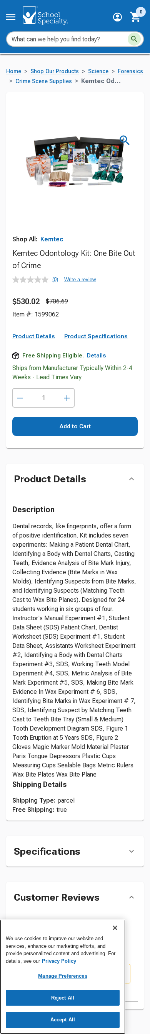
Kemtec (51, 239)
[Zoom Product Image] (125, 140)
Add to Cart (75, 426)
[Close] (115, 927)
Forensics (130, 71)
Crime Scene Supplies (43, 81)
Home (13, 71)
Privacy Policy (59, 961)
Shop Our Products (54, 71)
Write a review (80, 279)
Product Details (33, 336)
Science (98, 71)
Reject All (62, 998)
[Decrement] (20, 398)
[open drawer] (11, 17)
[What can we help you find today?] (134, 39)
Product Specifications (96, 336)
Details (96, 355)
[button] (117, 17)
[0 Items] (136, 17)
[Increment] (67, 398)
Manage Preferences (62, 976)
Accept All (62, 1020)
